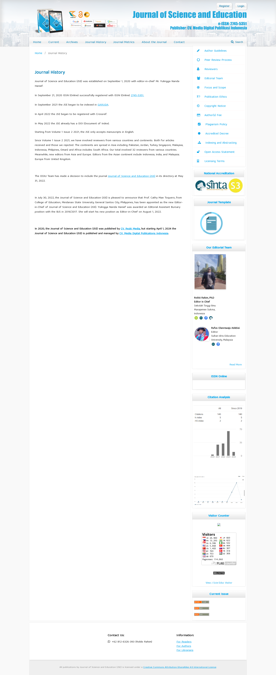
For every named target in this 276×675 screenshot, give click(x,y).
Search (239, 42)
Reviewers (211, 69)
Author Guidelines (215, 51)
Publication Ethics (215, 97)
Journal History (95, 42)
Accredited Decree (216, 134)
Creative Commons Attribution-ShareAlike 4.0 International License (179, 667)
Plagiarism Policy (216, 124)
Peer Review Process (218, 60)
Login (241, 6)
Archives (72, 42)
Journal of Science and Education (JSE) (131, 176)
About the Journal (154, 42)
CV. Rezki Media (130, 228)
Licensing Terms (214, 161)
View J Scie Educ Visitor (219, 583)
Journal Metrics (123, 42)
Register (224, 6)
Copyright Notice (215, 106)
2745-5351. (137, 95)
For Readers (184, 642)
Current (53, 42)
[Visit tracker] (218, 525)
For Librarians (184, 650)
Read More (236, 365)
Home (37, 42)
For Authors (183, 646)
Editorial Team (213, 78)
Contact (179, 42)
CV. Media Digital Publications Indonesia (143, 233)
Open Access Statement (219, 152)
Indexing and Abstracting (221, 143)
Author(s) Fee (213, 115)
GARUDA (103, 105)
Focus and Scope (215, 88)
